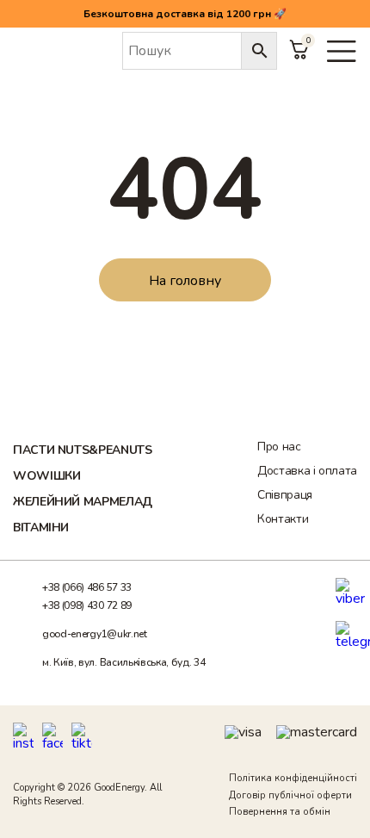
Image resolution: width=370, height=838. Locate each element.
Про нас (278, 446)
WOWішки (46, 476)
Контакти (282, 519)
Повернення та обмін (279, 811)
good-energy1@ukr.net (94, 634)
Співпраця (284, 495)
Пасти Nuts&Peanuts (82, 450)
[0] (299, 58)
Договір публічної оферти (290, 795)
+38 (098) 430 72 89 (87, 605)
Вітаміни (41, 527)
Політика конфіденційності (293, 778)
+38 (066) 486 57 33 (87, 587)
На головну (185, 280)
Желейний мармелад (82, 501)
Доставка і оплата (307, 470)
